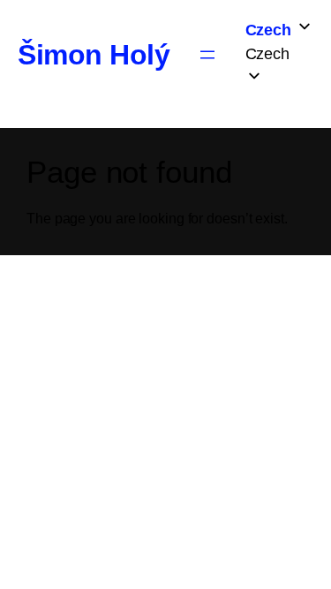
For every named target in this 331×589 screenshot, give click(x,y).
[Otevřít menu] (207, 54)
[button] (279, 54)
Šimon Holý (93, 55)
